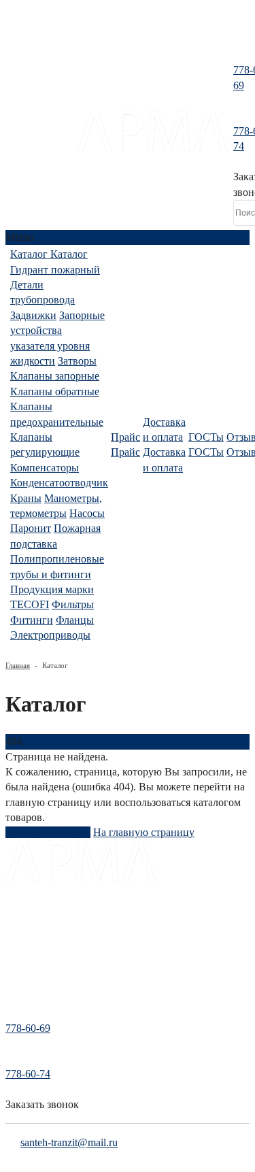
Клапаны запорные (54, 376)
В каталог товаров (47, 832)
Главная (17, 665)
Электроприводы (50, 635)
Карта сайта (29, 995)
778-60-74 (27, 1073)
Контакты (24, 976)
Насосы (87, 513)
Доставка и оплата (43, 902)
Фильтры (73, 604)
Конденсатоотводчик (59, 482)
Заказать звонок (42, 1104)
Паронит (30, 528)
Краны (25, 498)
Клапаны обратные (54, 391)
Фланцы (75, 620)
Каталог (21, 920)
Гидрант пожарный (55, 269)
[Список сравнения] (127, 37)
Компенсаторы (44, 467)
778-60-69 (27, 1028)
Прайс (18, 939)
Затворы (77, 361)
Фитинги (31, 620)
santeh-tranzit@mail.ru (69, 1142)
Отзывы (21, 957)
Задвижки (33, 315)
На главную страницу (143, 832)
